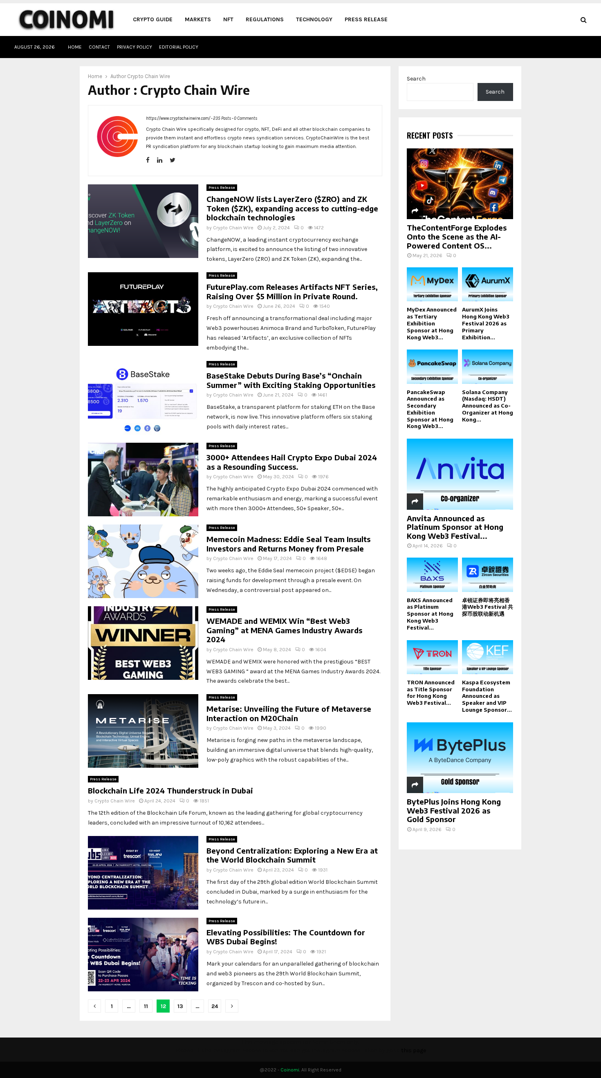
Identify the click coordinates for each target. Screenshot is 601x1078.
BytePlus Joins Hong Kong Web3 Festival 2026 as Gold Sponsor (454, 810)
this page (413, 1050)
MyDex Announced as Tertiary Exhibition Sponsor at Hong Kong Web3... (432, 323)
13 (180, 1006)
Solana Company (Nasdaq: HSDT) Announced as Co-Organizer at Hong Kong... (487, 406)
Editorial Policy (178, 47)
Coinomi (289, 1070)
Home (75, 47)
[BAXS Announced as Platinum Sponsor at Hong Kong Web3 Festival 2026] (432, 575)
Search (416, 78)
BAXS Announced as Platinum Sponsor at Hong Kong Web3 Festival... (430, 614)
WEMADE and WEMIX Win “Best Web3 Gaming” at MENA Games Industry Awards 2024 (284, 630)
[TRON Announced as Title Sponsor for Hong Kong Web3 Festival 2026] (432, 657)
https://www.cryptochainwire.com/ (178, 118)
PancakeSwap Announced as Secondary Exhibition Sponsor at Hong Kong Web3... (430, 409)
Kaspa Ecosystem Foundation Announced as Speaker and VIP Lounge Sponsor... (487, 696)
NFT (228, 19)
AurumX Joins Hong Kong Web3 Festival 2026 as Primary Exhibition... (485, 323)
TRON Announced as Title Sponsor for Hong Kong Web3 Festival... (431, 692)
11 (146, 1006)
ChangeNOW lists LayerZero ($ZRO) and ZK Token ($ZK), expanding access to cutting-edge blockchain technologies (292, 208)
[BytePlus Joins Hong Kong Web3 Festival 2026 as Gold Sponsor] (460, 757)
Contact (99, 47)
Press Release (366, 19)
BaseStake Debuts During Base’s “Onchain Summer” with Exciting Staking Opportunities (290, 380)
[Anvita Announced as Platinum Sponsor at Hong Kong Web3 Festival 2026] (460, 474)
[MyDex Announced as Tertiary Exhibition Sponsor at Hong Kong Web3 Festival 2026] (432, 284)
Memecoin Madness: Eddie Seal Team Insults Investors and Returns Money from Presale (288, 543)
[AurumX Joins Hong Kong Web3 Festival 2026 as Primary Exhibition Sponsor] (487, 284)
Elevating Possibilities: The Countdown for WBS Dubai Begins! (285, 937)
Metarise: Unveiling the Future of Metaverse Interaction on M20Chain (288, 713)
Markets (198, 19)
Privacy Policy (134, 47)
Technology (314, 19)
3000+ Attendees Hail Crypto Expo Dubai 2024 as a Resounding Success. (291, 462)
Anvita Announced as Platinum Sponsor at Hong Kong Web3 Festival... (455, 526)
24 (214, 1006)
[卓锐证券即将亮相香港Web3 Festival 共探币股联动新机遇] (487, 575)
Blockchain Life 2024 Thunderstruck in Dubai (170, 790)
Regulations (265, 19)
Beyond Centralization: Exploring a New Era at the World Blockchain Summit (292, 855)
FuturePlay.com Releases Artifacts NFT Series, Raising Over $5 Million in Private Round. (292, 291)
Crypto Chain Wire (148, 76)
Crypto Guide (153, 19)
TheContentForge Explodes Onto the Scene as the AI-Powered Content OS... (457, 236)
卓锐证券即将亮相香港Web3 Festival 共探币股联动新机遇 (487, 607)
